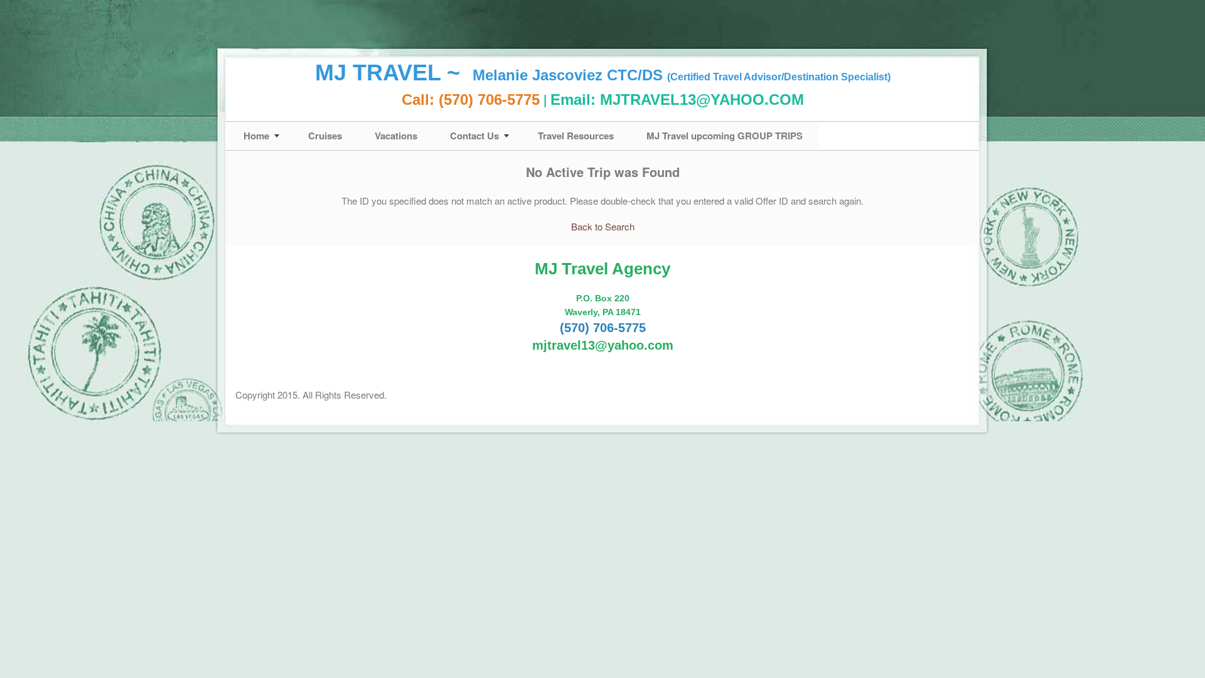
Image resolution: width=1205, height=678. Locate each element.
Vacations (396, 136)
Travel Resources (576, 136)
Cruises (325, 136)
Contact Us (474, 136)
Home (256, 136)
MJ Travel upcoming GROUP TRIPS (724, 136)
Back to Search (603, 226)
